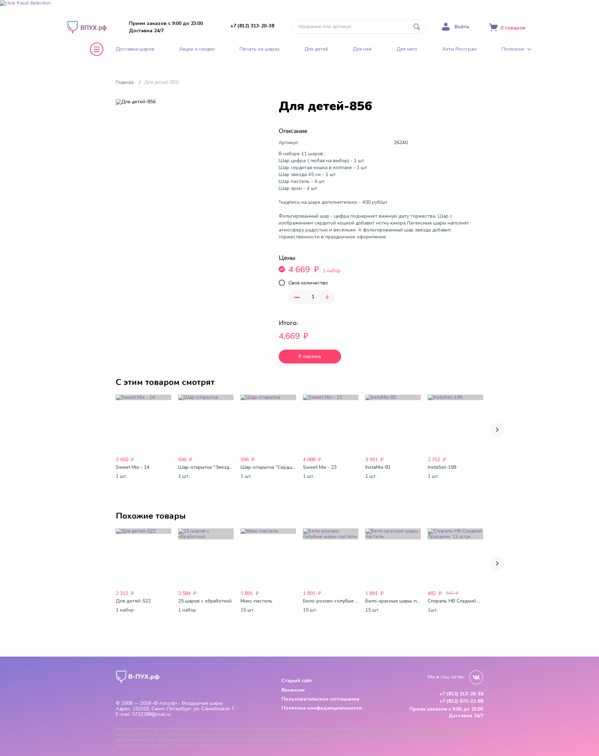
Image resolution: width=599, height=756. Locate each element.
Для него (407, 49)
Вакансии (293, 690)
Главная (125, 82)
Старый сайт (296, 680)
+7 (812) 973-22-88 (461, 701)
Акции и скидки (197, 49)
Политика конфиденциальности (321, 708)
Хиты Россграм (459, 49)
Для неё (362, 49)
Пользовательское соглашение (320, 699)
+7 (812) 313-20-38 (252, 26)
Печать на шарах (259, 49)
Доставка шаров (135, 49)
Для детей (316, 49)
